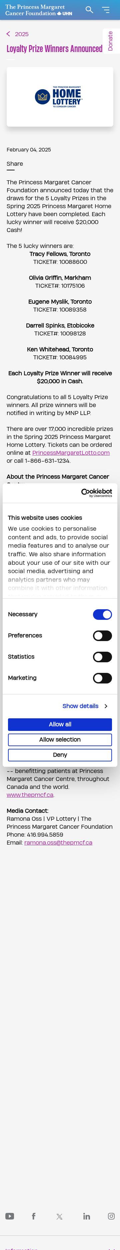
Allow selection (60, 740)
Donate (110, 41)
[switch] (102, 635)
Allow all (60, 724)
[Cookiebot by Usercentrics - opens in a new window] (84, 492)
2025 (22, 34)
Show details (80, 706)
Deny (60, 755)
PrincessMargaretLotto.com (71, 453)
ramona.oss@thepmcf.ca (58, 843)
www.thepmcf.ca (30, 795)
